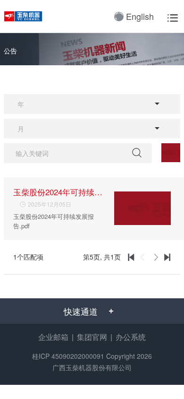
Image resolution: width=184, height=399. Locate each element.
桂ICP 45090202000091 (68, 356)
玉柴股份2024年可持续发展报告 (58, 192)
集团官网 (92, 336)
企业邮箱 (53, 336)
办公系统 (131, 336)
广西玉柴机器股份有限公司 (92, 367)
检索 (138, 152)
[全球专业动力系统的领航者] (27, 16)
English (140, 16)
